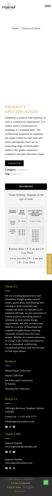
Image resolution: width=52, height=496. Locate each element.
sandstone (16, 173)
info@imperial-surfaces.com (19, 421)
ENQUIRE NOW (14, 163)
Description (26, 186)
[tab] (26, 186)
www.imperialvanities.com (18, 463)
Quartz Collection (14, 375)
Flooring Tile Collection (17, 388)
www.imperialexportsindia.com (21, 446)
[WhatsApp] (46, 482)
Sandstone (22, 169)
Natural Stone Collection (17, 370)
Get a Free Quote (49, 264)
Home (15, 28)
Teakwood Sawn (30, 28)
